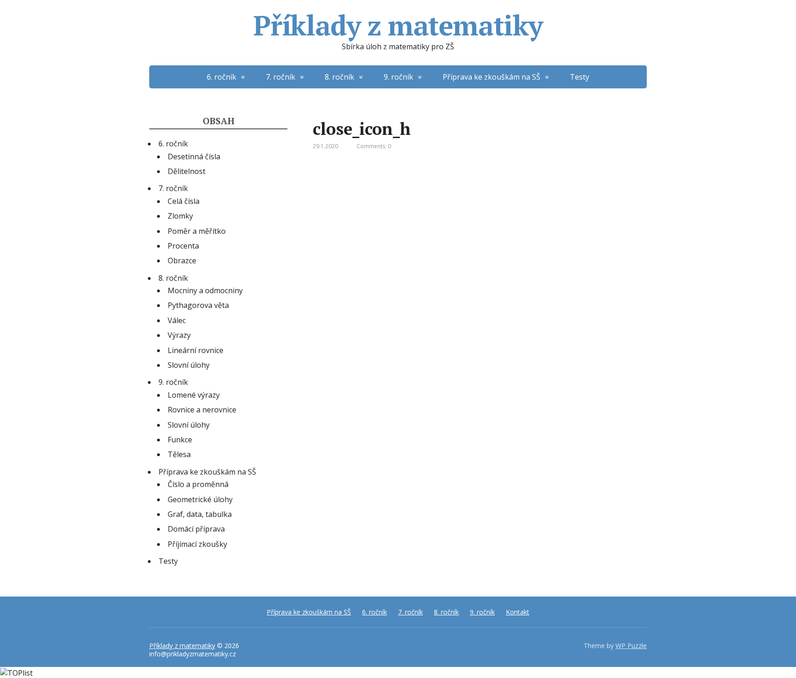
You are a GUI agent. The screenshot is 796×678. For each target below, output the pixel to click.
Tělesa (179, 454)
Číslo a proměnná (198, 484)
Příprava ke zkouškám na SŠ (491, 77)
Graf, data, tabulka (200, 514)
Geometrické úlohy (200, 499)
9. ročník (398, 77)
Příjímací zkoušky (197, 544)
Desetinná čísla (194, 156)
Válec (177, 320)
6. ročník (221, 77)
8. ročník (339, 77)
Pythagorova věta (198, 305)
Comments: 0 (374, 146)
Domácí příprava (196, 529)
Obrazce (182, 260)
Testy (579, 77)
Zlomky (180, 216)
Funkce (180, 440)
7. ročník (280, 77)
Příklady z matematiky (398, 25)
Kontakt (517, 612)
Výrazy (179, 335)
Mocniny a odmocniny (205, 290)
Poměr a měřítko (197, 231)
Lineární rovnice (195, 350)
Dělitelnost (186, 171)
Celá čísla (183, 201)
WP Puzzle (631, 645)
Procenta (183, 246)
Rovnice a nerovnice (202, 410)
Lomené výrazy (194, 395)
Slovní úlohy (189, 365)
